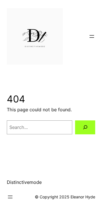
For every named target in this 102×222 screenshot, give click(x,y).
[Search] (85, 127)
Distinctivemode (24, 182)
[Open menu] (91, 36)
